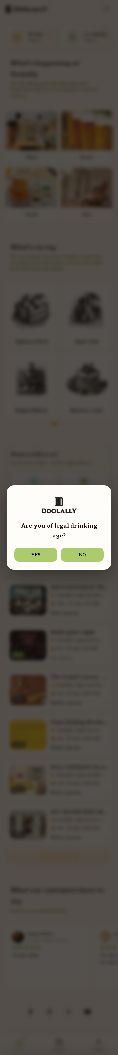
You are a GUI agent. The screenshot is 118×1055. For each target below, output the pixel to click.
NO (82, 554)
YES (35, 554)
